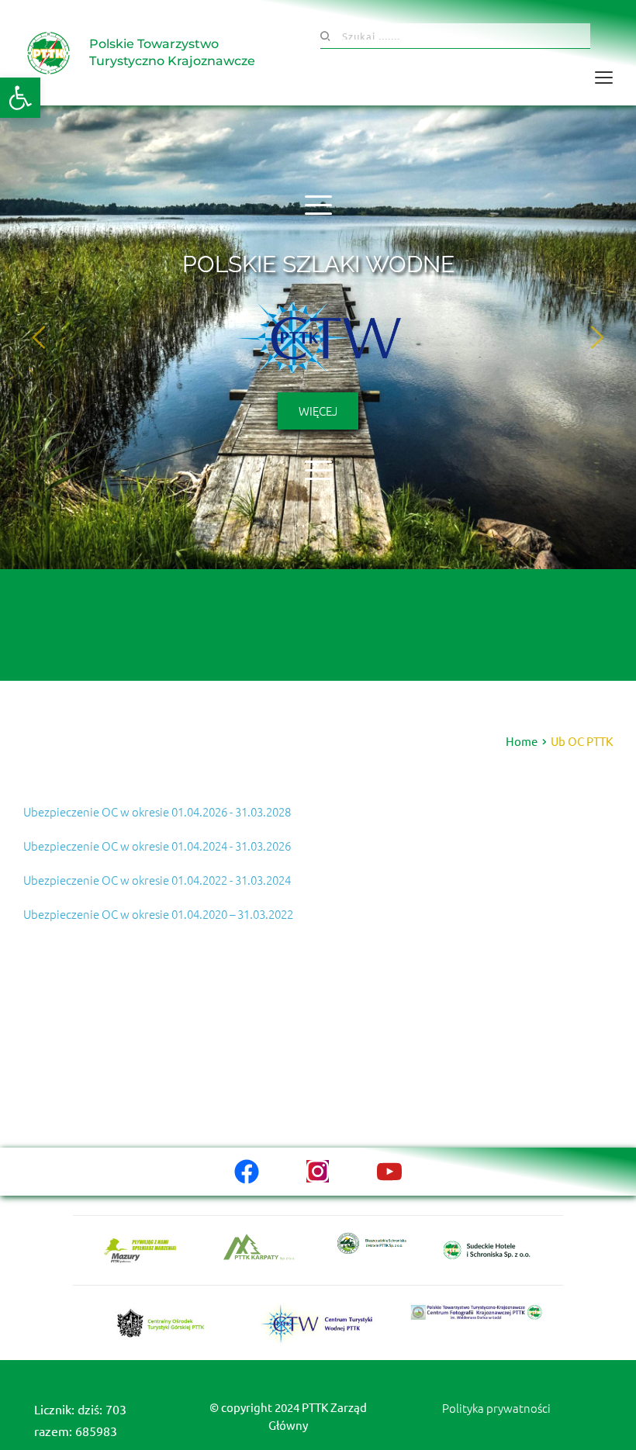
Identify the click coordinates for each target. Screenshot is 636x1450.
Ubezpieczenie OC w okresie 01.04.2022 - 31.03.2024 (157, 880)
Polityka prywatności (496, 1408)
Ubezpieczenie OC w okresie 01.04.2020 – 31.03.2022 (158, 914)
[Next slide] (596, 337)
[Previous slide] (39, 337)
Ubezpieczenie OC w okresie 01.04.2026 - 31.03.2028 (157, 811)
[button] (20, 98)
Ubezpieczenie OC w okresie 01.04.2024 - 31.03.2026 (157, 845)
